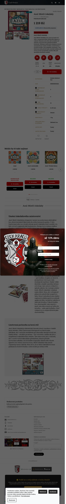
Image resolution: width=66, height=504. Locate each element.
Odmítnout (43, 492)
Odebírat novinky (48, 259)
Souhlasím (53, 492)
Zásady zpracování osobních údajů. (51, 265)
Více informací (25, 496)
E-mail (40, 251)
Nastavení (12, 500)
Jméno (40, 245)
